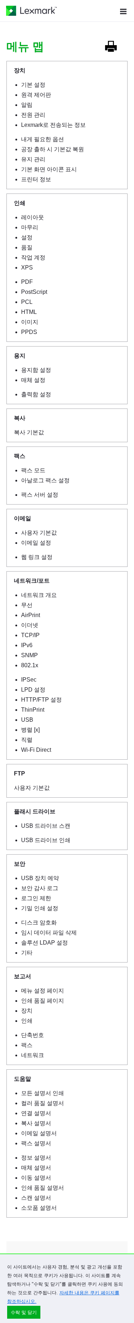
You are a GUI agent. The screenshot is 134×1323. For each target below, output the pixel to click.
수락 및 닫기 (24, 1312)
